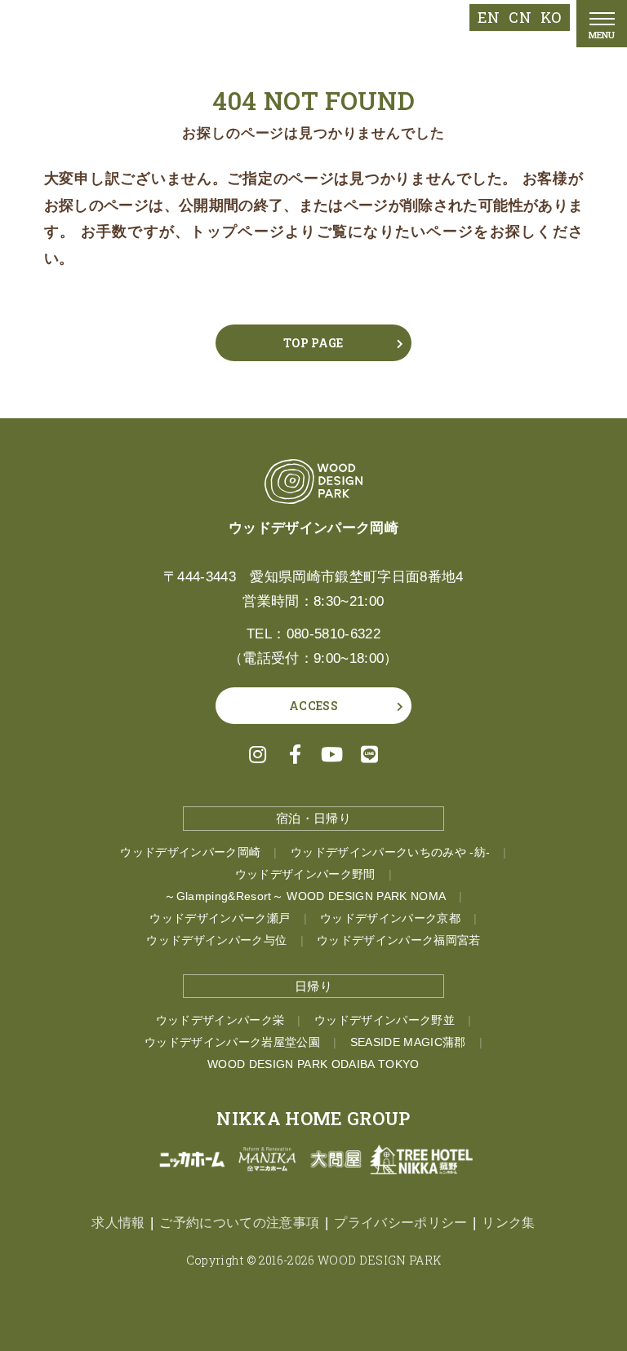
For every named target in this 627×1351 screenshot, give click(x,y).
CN (520, 17)
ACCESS (313, 705)
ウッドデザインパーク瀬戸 (219, 918)
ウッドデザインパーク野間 (305, 874)
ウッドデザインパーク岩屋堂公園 (232, 1042)
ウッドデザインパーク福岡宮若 (399, 940)
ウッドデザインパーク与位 (216, 940)
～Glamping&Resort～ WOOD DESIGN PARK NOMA (305, 896)
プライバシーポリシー (400, 1223)
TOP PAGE (313, 343)
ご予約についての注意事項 (239, 1223)
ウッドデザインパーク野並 (384, 1020)
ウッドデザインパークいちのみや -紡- (390, 852)
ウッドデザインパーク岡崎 (190, 852)
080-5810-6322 (333, 634)
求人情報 (118, 1223)
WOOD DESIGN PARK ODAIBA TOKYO (313, 1064)
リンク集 (508, 1223)
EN (489, 17)
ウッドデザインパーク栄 (220, 1020)
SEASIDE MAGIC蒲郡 (408, 1042)
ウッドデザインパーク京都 (390, 918)
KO (551, 17)
